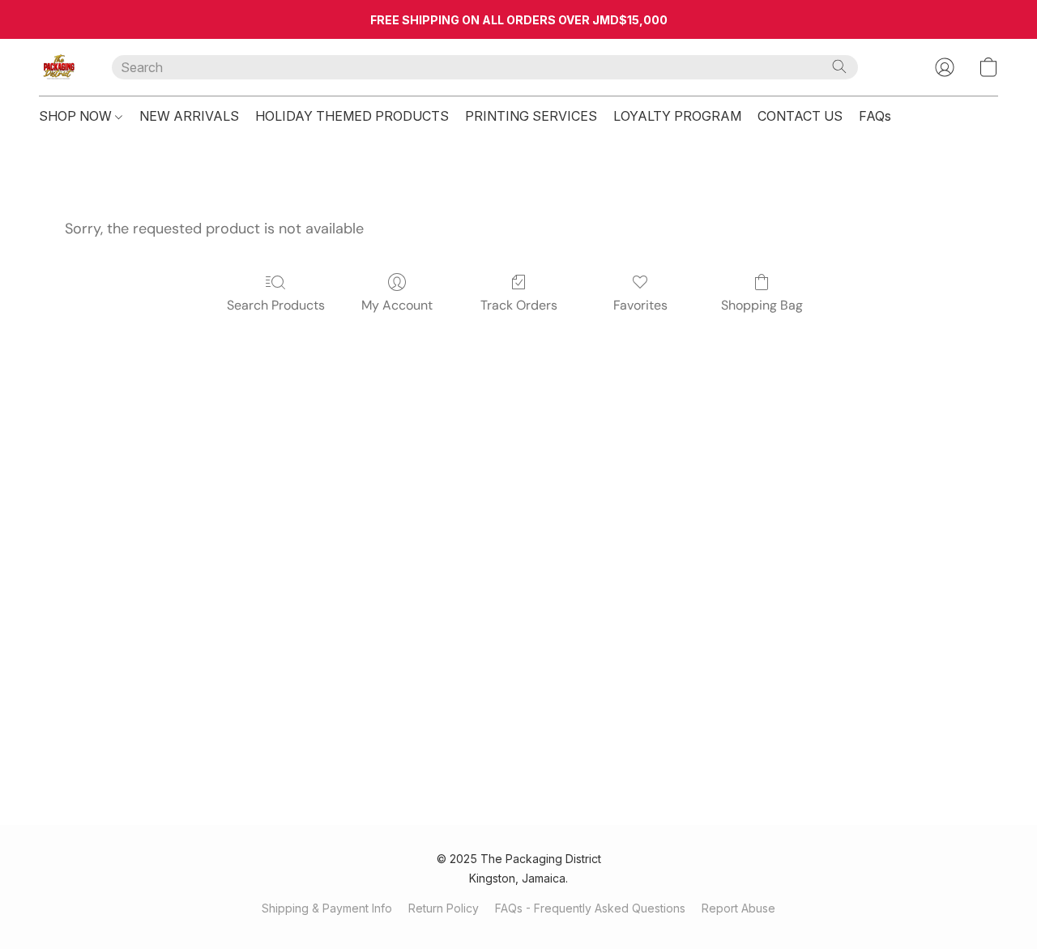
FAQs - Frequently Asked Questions (590, 908)
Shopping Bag (762, 305)
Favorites (640, 305)
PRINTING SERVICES (531, 116)
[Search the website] (839, 66)
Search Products (276, 305)
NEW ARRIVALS (189, 116)
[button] (59, 67)
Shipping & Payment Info (327, 908)
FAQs (875, 116)
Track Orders (518, 305)
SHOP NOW (77, 116)
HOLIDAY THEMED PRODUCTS (352, 116)
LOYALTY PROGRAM (677, 116)
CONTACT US (800, 116)
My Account (397, 305)
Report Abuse (738, 908)
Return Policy (443, 908)
